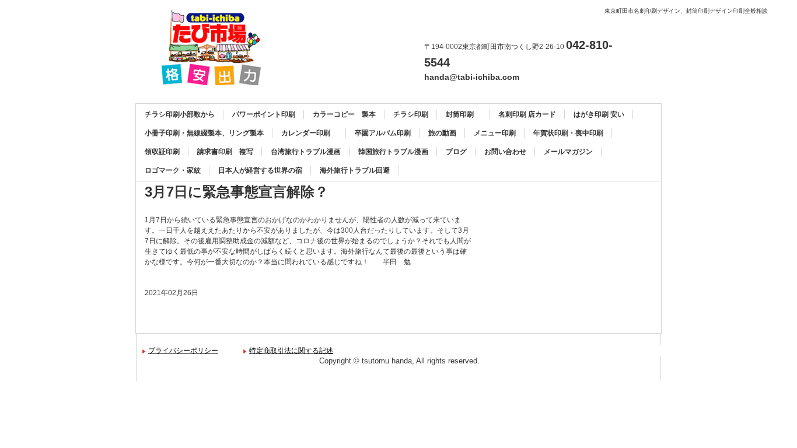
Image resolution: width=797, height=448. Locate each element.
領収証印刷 (162, 152)
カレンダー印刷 (309, 133)
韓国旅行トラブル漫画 (393, 152)
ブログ (456, 152)
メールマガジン (568, 152)
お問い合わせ (505, 152)
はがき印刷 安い (599, 114)
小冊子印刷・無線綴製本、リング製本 (204, 133)
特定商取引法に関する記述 (291, 350)
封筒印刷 (463, 114)
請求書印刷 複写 (225, 152)
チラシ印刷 (410, 114)
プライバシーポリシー (183, 350)
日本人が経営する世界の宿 (260, 170)
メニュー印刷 (495, 133)
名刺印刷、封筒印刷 (216, 47)
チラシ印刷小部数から (180, 114)
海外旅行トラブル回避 (355, 170)
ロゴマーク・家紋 (173, 170)
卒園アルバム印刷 (383, 133)
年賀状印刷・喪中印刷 (568, 133)
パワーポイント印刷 (263, 114)
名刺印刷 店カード (527, 114)
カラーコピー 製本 (344, 114)
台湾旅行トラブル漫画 (306, 152)
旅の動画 (442, 133)
